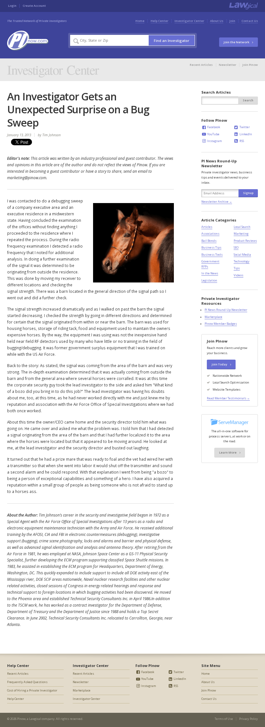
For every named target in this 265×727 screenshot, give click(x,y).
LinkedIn (245, 134)
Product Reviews (245, 241)
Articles (206, 227)
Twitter (244, 127)
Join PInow (250, 65)
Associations (210, 233)
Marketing (241, 233)
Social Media (242, 254)
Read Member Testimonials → (228, 398)
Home (139, 21)
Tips (237, 268)
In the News (209, 273)
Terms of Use (224, 719)
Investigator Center (189, 21)
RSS (241, 141)
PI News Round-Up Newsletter (226, 310)
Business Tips (211, 247)
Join (232, 21)
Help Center (159, 21)
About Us (216, 21)
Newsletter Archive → (216, 202)
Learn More (228, 452)
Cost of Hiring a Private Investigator (32, 690)
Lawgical (35, 719)
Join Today (220, 364)
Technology (241, 261)
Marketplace (213, 317)
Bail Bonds (209, 241)
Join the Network (237, 42)
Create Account (34, 6)
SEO (236, 247)
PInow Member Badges (221, 324)
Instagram (214, 141)
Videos (238, 275)
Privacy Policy (248, 719)
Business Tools (212, 254)
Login (12, 6)
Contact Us (249, 21)
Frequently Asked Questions (27, 682)
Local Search (242, 227)
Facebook (213, 127)
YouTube (213, 134)
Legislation (209, 280)
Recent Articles (201, 65)
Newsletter (227, 65)
